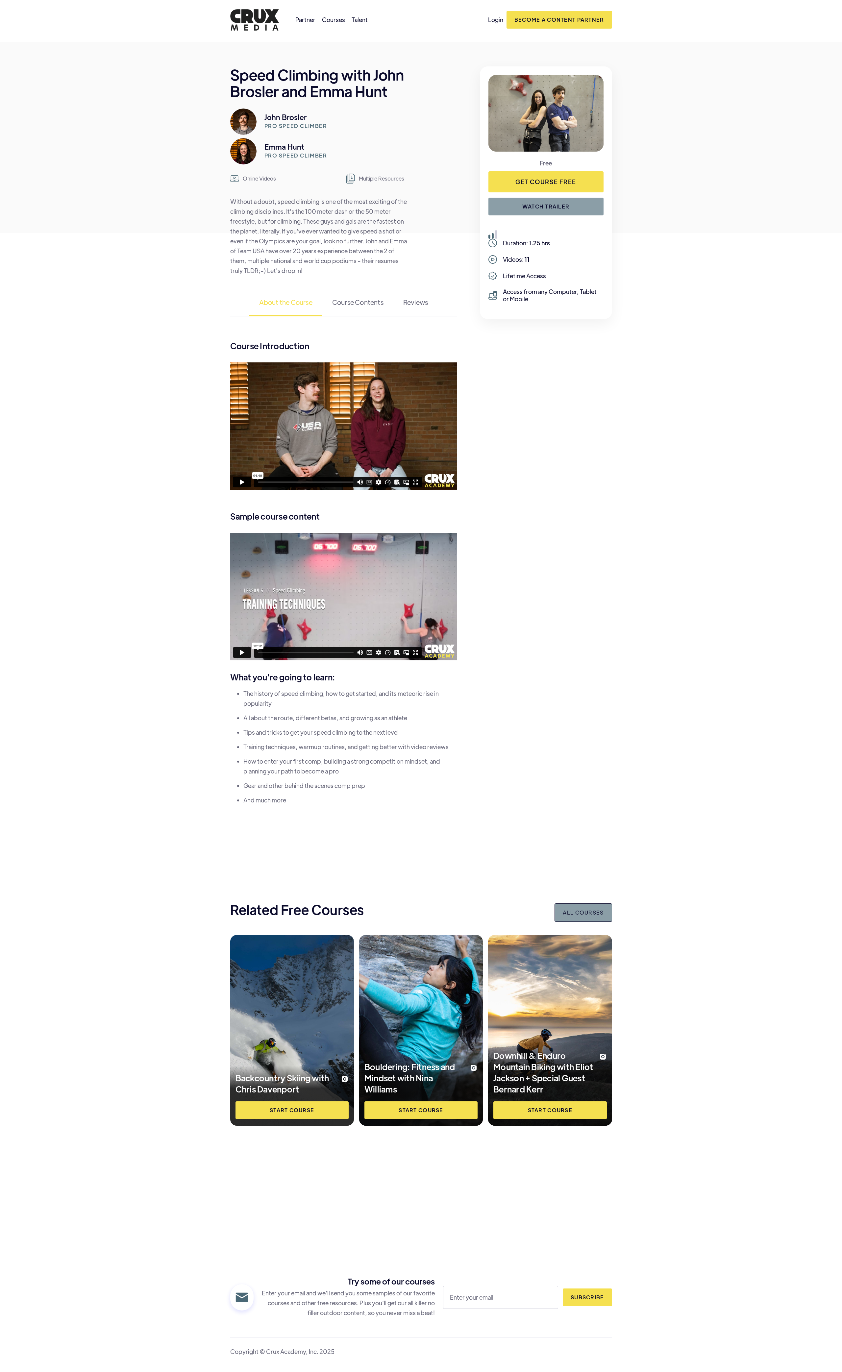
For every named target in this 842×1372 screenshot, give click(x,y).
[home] (254, 20)
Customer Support (568, 1208)
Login (495, 19)
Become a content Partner (559, 19)
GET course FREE (545, 181)
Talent (360, 19)
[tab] (285, 306)
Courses (333, 19)
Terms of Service (571, 1223)
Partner (305, 19)
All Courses (583, 912)
